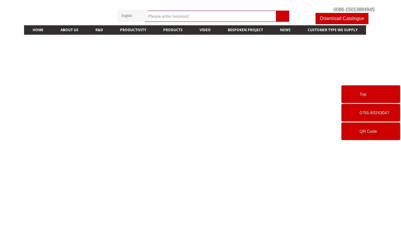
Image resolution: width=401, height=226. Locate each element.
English (127, 16)
